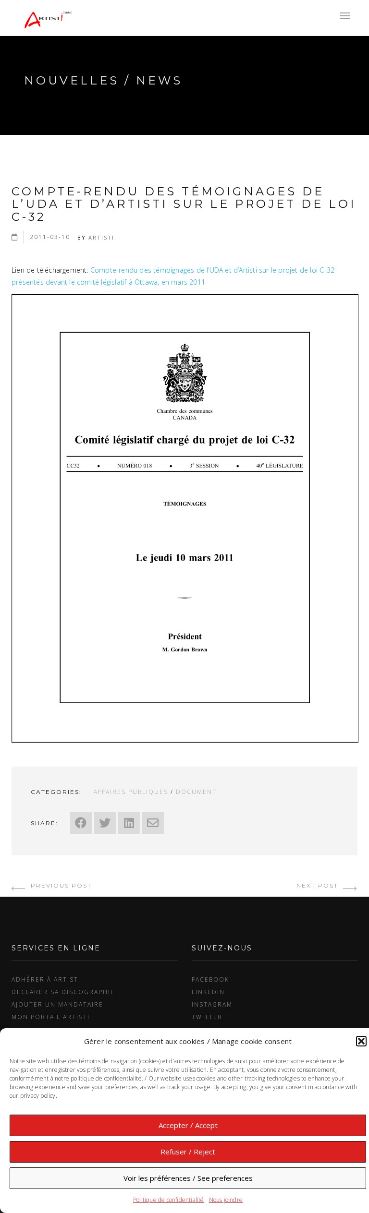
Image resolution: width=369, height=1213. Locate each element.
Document (196, 791)
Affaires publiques (131, 791)
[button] (361, 1041)
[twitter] (105, 823)
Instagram (212, 1004)
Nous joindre (226, 1200)
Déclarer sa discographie (63, 992)
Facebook (210, 979)
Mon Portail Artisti (51, 1017)
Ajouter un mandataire (57, 1004)
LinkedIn (208, 992)
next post (318, 885)
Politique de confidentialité (168, 1200)
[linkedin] (129, 823)
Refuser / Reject (187, 1151)
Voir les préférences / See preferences (188, 1178)
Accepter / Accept (188, 1125)
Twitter (207, 1017)
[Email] (153, 823)
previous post (60, 885)
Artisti (101, 237)
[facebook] (81, 823)
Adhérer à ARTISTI (46, 979)
